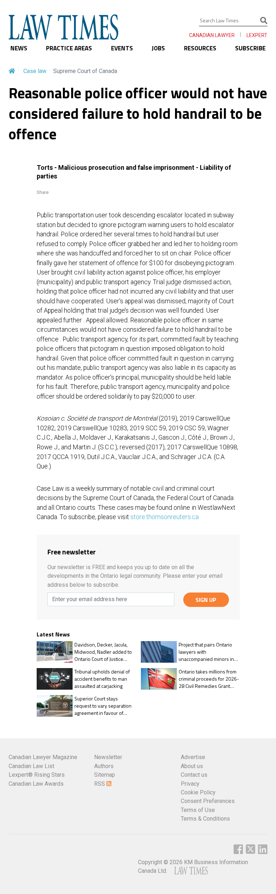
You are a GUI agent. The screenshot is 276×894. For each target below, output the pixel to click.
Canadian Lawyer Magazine (43, 757)
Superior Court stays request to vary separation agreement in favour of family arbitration (103, 705)
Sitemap (104, 774)
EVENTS (122, 48)
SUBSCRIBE (250, 48)
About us (192, 766)
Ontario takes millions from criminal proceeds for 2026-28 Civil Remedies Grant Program (209, 678)
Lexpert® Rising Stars (37, 774)
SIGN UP (206, 599)
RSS (100, 783)
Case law (34, 71)
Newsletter (108, 757)
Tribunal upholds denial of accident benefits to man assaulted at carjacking (102, 678)
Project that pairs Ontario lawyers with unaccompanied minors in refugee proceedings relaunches (206, 651)
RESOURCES (200, 48)
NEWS (18, 48)
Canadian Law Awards (36, 783)
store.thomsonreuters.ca (164, 517)
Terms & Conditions (205, 818)
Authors (104, 766)
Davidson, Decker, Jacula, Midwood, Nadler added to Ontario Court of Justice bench (103, 651)
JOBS (158, 48)
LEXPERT (257, 35)
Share (43, 192)
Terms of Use (198, 810)
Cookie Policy (198, 792)
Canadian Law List (31, 766)
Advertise (193, 757)
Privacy (190, 783)
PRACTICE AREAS (69, 48)
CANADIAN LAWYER (212, 35)
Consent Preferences (208, 801)
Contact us (194, 774)
